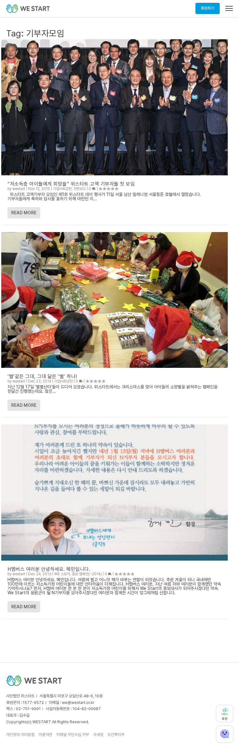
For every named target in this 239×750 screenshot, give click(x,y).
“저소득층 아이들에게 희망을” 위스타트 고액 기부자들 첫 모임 (71, 184)
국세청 (98, 734)
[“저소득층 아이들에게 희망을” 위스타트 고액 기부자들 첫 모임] (114, 107)
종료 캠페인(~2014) (87, 574)
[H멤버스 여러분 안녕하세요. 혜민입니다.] (114, 493)
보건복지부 (115, 734)
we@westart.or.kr (78, 702)
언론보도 (79, 189)
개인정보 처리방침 (20, 734)
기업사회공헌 (62, 189)
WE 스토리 (62, 574)
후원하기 (207, 8)
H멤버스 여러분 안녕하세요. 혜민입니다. (48, 569)
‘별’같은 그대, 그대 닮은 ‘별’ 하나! (42, 376)
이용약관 (45, 734)
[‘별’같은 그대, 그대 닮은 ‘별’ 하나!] (114, 300)
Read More (23, 212)
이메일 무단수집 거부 (72, 734)
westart (18, 189)
